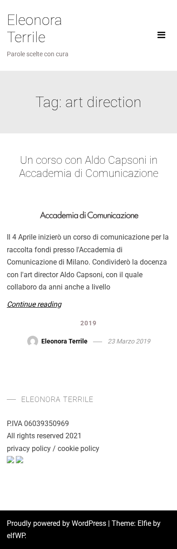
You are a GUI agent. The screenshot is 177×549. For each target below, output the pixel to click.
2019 (88, 323)
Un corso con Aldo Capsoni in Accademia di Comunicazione (88, 167)
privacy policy (29, 448)
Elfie (144, 523)
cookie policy (78, 448)
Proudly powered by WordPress (57, 523)
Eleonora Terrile (34, 28)
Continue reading (34, 304)
